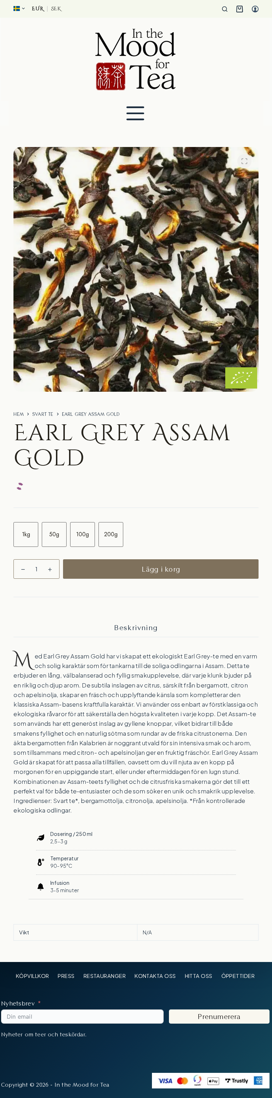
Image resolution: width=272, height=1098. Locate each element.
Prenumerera (219, 1016)
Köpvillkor (32, 975)
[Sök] (224, 9)
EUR (37, 8)
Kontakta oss (155, 975)
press (66, 975)
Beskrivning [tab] (136, 627)
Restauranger (105, 975)
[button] (19, 8)
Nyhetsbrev (18, 1003)
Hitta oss (198, 975)
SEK (56, 8)
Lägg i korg (161, 569)
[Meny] (135, 113)
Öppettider (238, 975)
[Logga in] (255, 9)
